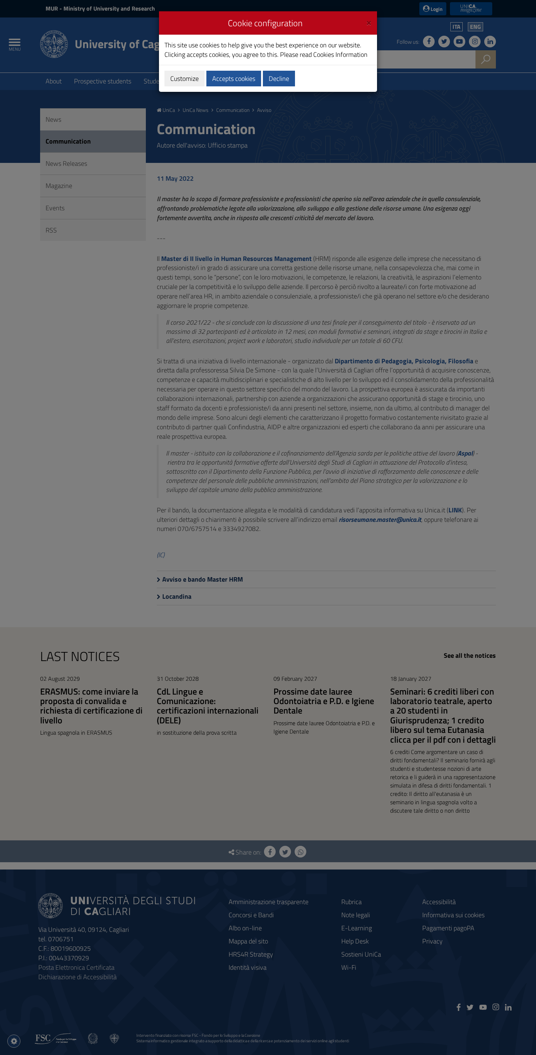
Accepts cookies (233, 78)
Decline (279, 78)
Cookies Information (340, 54)
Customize (184, 78)
